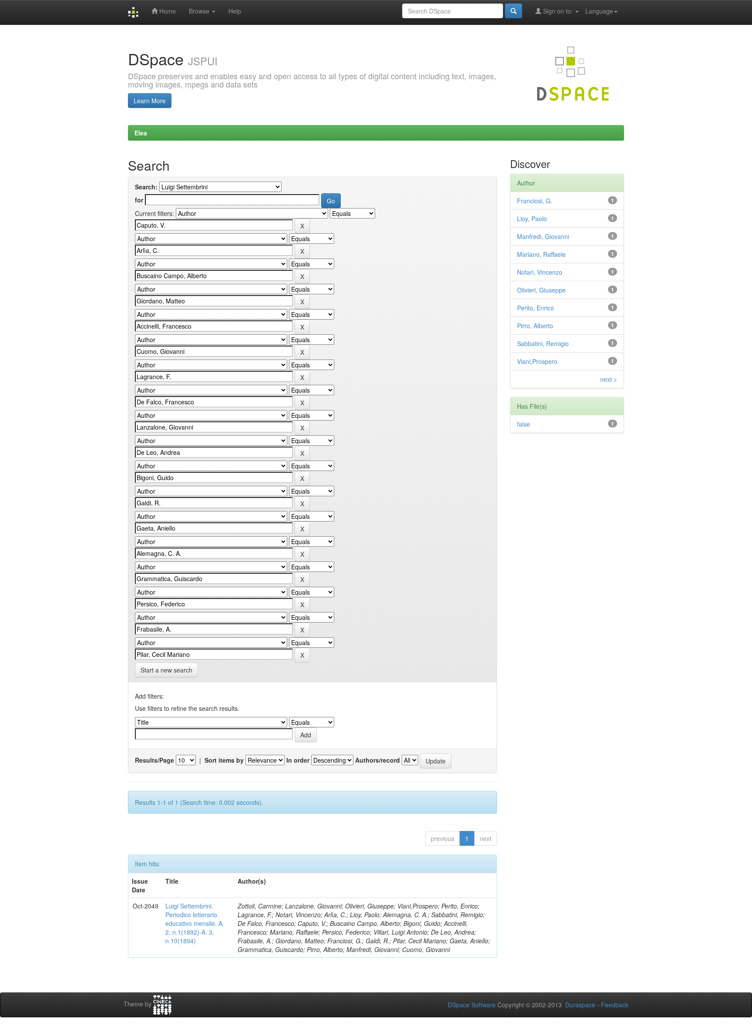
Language (599, 11)
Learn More (150, 100)
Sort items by (224, 760)
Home (167, 11)
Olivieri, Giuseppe (541, 290)
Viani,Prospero (537, 361)
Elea (140, 132)
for (139, 199)
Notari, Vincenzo (539, 272)
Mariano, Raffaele (541, 254)
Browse (200, 11)
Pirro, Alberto (535, 325)
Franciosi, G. (534, 200)
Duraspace (580, 1004)
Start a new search (166, 670)
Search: (146, 186)
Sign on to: (557, 11)
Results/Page (154, 760)
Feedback (614, 1004)
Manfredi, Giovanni (543, 236)
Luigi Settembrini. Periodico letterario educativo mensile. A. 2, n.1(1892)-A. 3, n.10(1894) (194, 923)
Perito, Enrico (535, 307)
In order (297, 760)
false (523, 424)
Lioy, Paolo (532, 218)
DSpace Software (472, 1004)
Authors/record (377, 760)
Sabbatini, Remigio (543, 343)
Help (234, 11)
